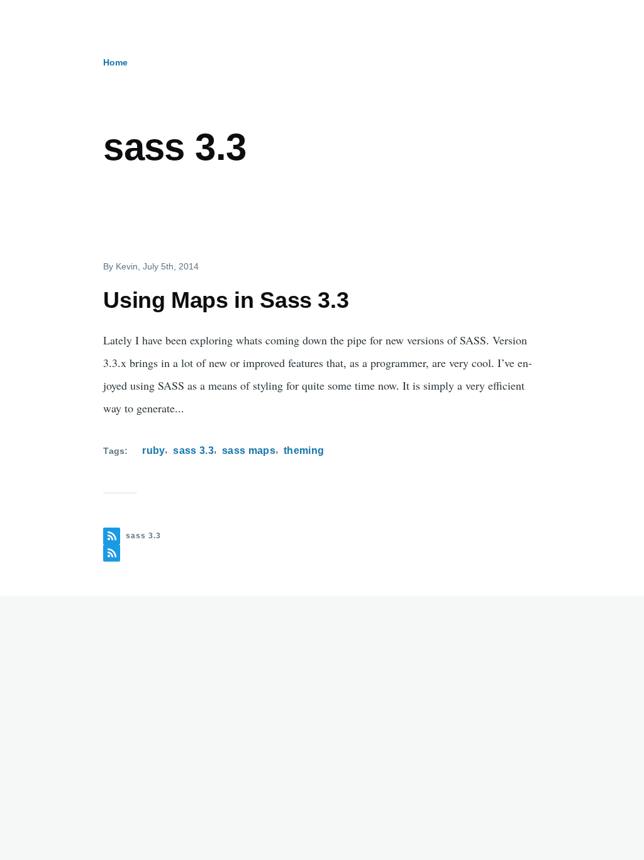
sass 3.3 (193, 450)
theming (304, 450)
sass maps (248, 450)
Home (115, 62)
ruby (153, 450)
